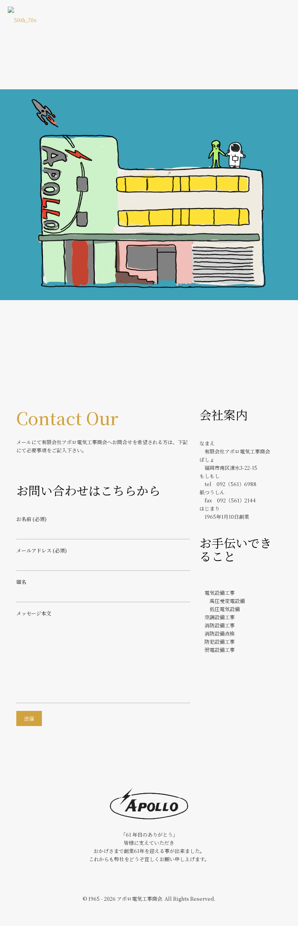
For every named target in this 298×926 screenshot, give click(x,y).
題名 (21, 581)
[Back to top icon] (261, 910)
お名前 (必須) (31, 519)
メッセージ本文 (33, 613)
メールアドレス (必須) (41, 550)
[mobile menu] (285, 19)
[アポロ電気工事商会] (22, 19)
